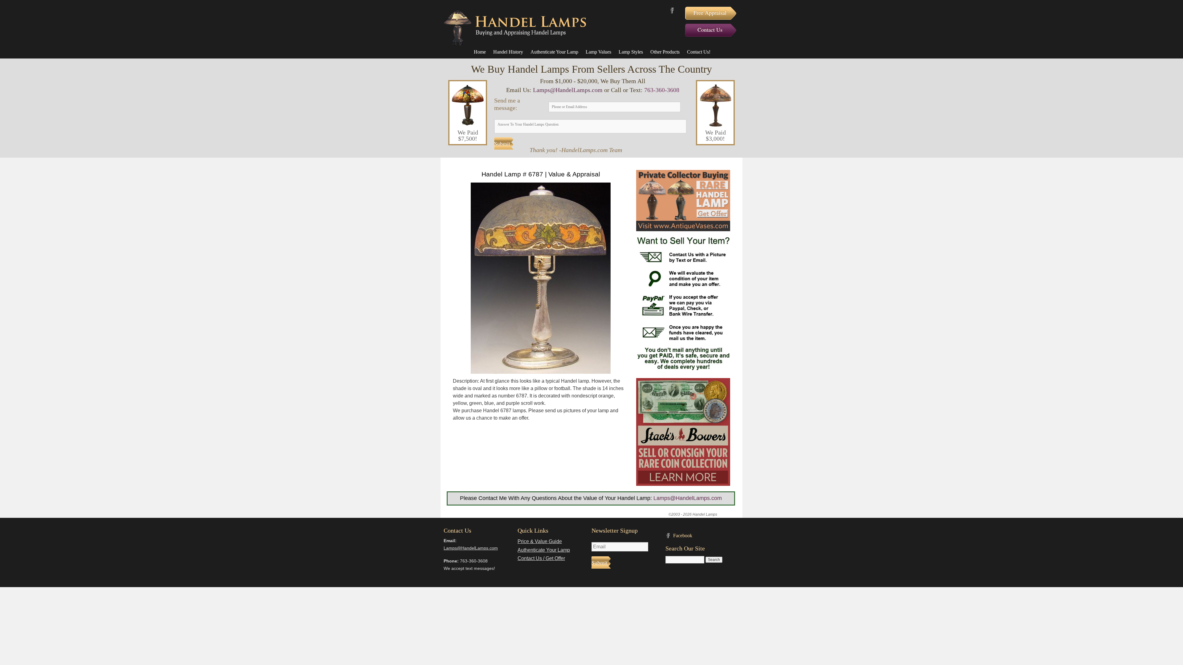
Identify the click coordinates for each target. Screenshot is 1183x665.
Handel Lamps (515, 27)
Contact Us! (698, 51)
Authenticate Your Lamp (554, 51)
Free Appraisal (709, 12)
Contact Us (709, 29)
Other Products (665, 51)
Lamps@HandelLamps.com (568, 90)
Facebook (672, 10)
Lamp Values (598, 51)
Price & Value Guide (540, 541)
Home (480, 51)
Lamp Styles (631, 51)
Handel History (508, 51)
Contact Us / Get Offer (541, 558)
